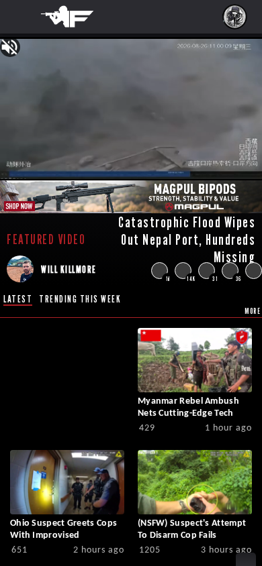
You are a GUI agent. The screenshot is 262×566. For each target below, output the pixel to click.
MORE (253, 311)
